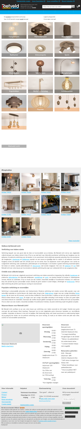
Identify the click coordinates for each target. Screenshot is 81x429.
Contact (4, 392)
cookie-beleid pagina (31, 411)
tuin (74, 266)
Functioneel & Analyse (71, 412)
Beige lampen (49, 293)
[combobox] (56, 6)
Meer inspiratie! (74, 241)
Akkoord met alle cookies (72, 408)
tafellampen (25, 259)
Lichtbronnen (59, 11)
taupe (21, 297)
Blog (74, 11)
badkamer (68, 266)
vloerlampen (16, 259)
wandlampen (38, 277)
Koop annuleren (7, 399)
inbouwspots (36, 266)
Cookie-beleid (6, 404)
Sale (68, 11)
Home (4, 11)
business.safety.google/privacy (47, 421)
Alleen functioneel (70, 416)
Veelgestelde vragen (27, 405)
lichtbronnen (71, 281)
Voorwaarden (6, 402)
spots (46, 277)
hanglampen (74, 275)
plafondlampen (13, 277)
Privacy (4, 395)
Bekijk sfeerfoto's (8, 346)
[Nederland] (77, 2)
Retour (4, 397)
